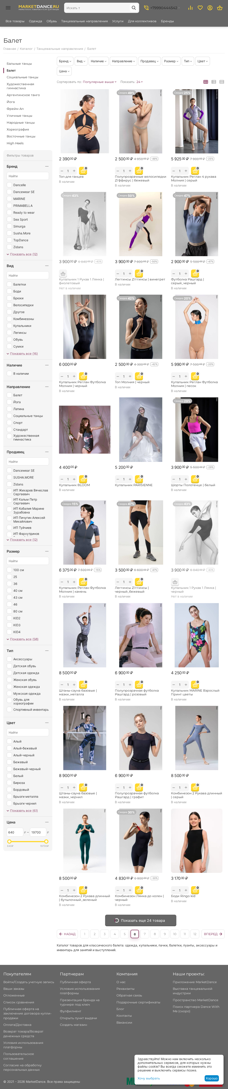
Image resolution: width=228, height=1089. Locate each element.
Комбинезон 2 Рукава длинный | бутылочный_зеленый (84, 898)
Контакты (124, 1016)
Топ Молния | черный (132, 382)
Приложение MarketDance (195, 982)
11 (185, 934)
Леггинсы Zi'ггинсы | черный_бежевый (132, 590)
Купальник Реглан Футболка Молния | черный (82, 384)
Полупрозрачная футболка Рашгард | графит (137, 795)
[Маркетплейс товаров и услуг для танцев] (38, 8)
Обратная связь (129, 995)
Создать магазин (73, 1025)
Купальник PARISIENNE (134, 485)
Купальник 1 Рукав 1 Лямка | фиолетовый (81, 281)
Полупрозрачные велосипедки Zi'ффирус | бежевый (140, 178)
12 (194, 934)
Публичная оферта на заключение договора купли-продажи (27, 1013)
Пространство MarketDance (195, 1000)
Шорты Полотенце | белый (193, 485)
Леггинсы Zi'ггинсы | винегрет (140, 279)
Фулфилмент (70, 1011)
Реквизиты (125, 989)
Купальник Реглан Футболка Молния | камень (82, 590)
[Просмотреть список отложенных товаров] (200, 8)
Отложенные (14, 995)
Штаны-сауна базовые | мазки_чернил (78, 795)
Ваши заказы (13, 989)
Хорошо (212, 1078)
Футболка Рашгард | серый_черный (187, 281)
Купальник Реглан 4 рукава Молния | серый (193, 178)
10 (174, 934)
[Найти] (134, 8)
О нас (121, 982)
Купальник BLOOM (74, 485)
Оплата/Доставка (17, 1025)
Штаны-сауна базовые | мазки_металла (78, 692)
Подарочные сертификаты (138, 1002)
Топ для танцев (71, 177)
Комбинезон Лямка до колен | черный (139, 898)
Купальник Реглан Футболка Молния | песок (194, 384)
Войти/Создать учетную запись (28, 982)
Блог (120, 1009)
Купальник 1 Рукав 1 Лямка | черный (193, 590)
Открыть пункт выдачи (78, 1018)
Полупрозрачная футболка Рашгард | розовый (137, 692)
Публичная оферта (75, 982)
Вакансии (124, 1023)
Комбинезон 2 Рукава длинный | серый (196, 795)
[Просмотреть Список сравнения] (190, 8)
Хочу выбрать (149, 1078)
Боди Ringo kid (183, 896)
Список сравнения (18, 1002)
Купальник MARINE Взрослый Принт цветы (195, 692)
